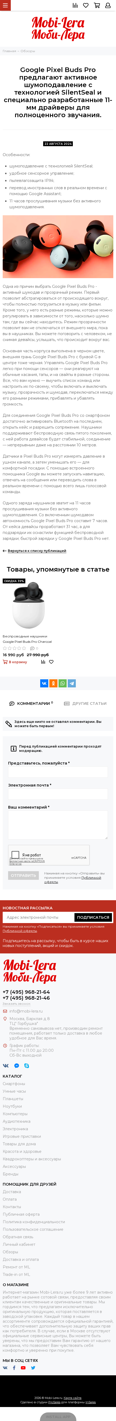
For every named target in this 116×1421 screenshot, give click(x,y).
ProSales (54, 1402)
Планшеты (13, 1098)
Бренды (10, 1174)
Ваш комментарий (28, 807)
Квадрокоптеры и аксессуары (32, 1159)
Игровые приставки (22, 1136)
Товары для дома (19, 1144)
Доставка (12, 1191)
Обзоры (10, 1252)
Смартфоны (14, 1083)
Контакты (12, 1206)
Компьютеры (15, 1113)
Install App (58, 1417)
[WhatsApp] (63, 683)
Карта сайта (72, 1398)
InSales (91, 1402)
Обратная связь (18, 1237)
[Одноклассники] (53, 683)
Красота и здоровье (22, 1151)
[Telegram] (72, 683)
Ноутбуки (12, 1106)
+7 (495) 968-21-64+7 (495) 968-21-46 (26, 995)
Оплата (10, 1199)
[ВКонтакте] (44, 683)
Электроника (15, 1128)
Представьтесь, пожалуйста (39, 763)
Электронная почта (29, 785)
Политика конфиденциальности (34, 1221)
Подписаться (93, 917)
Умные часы (14, 1091)
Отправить (23, 875)
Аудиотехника (16, 1121)
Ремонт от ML (16, 1267)
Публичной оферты (20, 931)
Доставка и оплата (21, 1259)
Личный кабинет (19, 1244)
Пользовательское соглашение (33, 1229)
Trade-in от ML (16, 1274)
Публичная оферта (21, 1214)
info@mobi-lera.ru (26, 1011)
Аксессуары (14, 1166)
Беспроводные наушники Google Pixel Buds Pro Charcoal (27, 639)
